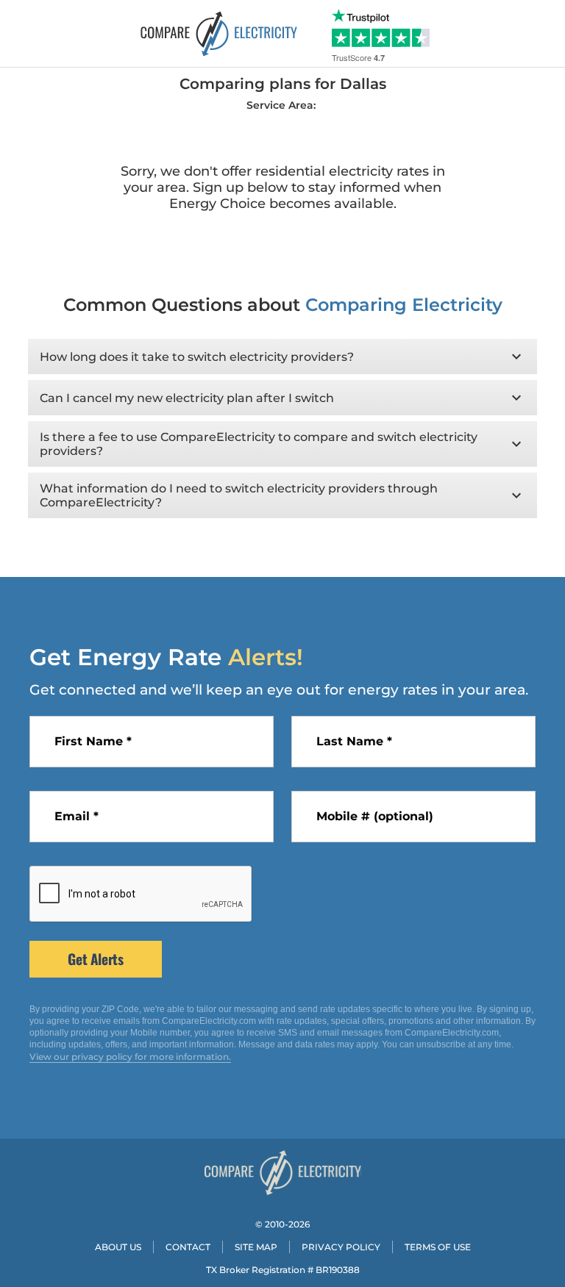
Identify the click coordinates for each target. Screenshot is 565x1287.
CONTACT (188, 1246)
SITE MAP (256, 1246)
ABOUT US (118, 1246)
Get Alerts (95, 958)
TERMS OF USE (438, 1246)
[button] (282, 356)
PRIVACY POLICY (341, 1246)
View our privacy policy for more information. (130, 1056)
